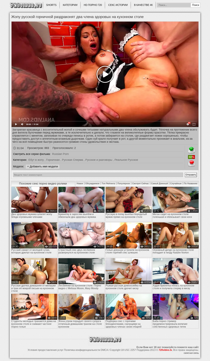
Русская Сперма (73, 159)
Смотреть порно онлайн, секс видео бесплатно (26, 5)
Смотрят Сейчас (140, 183)
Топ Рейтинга (108, 183)
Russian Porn (60, 154)
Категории (70, 5)
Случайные (176, 183)
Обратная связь (191, 353)
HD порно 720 (93, 5)
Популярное (123, 183)
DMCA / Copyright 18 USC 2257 (118, 350)
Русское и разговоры (99, 159)
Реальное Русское (126, 159)
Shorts (51, 5)
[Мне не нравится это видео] (191, 163)
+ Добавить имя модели (42, 166)
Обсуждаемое (92, 183)
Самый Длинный (159, 183)
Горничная (53, 159)
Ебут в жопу (36, 159)
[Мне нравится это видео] (191, 150)
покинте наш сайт (188, 347)
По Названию (190, 183)
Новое (80, 183)
